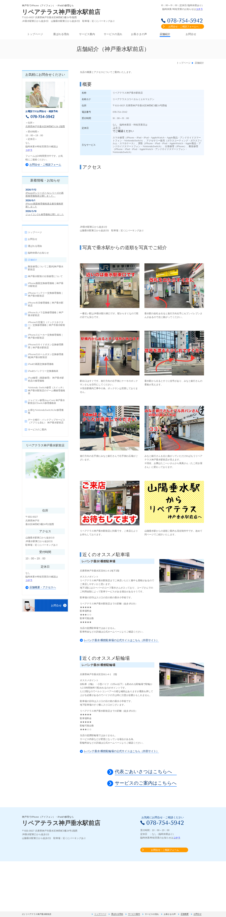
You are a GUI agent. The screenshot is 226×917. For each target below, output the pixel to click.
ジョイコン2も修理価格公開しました (44, 214)
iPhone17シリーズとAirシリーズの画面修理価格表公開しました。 (44, 194)
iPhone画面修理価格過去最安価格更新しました (44, 205)
